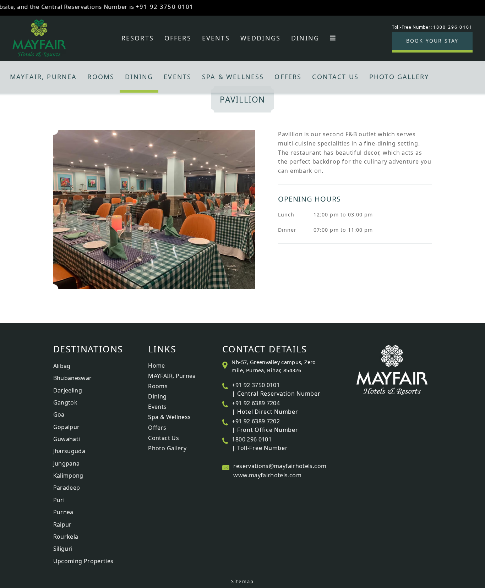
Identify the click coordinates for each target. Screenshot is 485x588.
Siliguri (63, 549)
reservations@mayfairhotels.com (279, 466)
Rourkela (65, 536)
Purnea (63, 512)
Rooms (100, 76)
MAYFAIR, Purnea (43, 76)
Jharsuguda (69, 451)
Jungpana (66, 463)
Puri (59, 500)
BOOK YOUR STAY (432, 40)
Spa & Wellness (233, 76)
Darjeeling (67, 390)
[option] (243, 209)
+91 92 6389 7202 (256, 421)
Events (216, 38)
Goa (59, 414)
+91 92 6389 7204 (256, 403)
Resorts (137, 38)
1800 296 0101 (252, 439)
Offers (177, 38)
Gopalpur (66, 427)
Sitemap (242, 581)
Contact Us (335, 76)
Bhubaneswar (72, 378)
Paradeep (66, 487)
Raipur (62, 524)
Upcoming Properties (83, 561)
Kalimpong (68, 475)
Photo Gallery (399, 76)
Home (156, 365)
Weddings (260, 38)
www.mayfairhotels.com (267, 475)
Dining (305, 38)
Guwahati (66, 439)
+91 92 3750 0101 (153, 7)
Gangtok (65, 402)
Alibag (62, 366)
